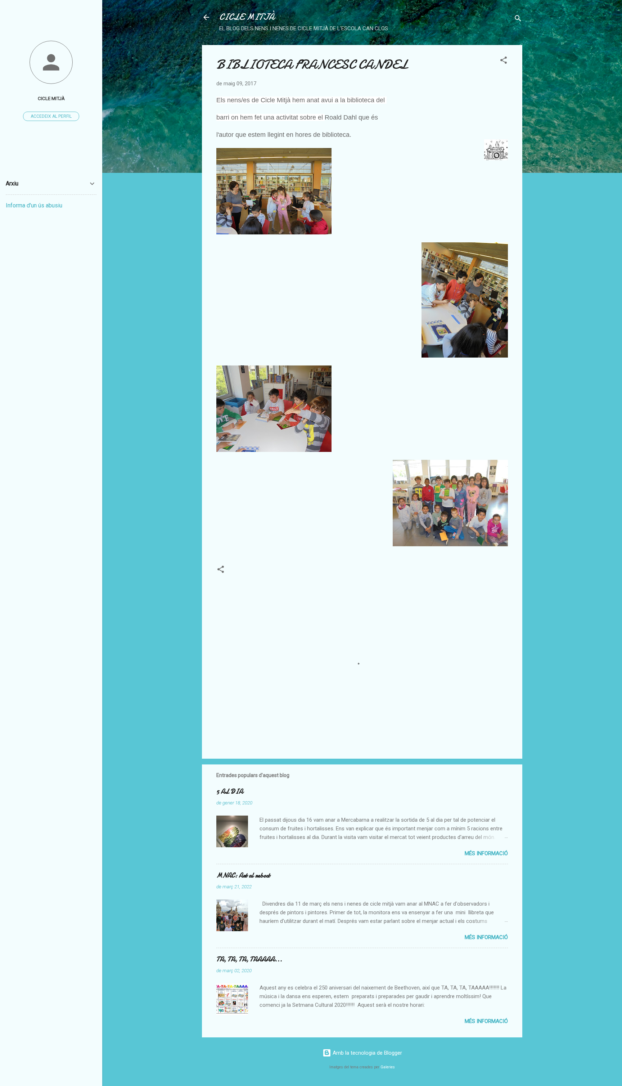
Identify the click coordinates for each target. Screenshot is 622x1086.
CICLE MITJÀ (246, 17)
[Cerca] (518, 20)
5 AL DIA (229, 791)
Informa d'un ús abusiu (34, 205)
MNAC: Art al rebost (243, 875)
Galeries (387, 1067)
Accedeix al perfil (51, 116)
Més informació (486, 853)
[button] (503, 61)
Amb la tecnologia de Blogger (366, 1053)
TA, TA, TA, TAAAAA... (249, 959)
